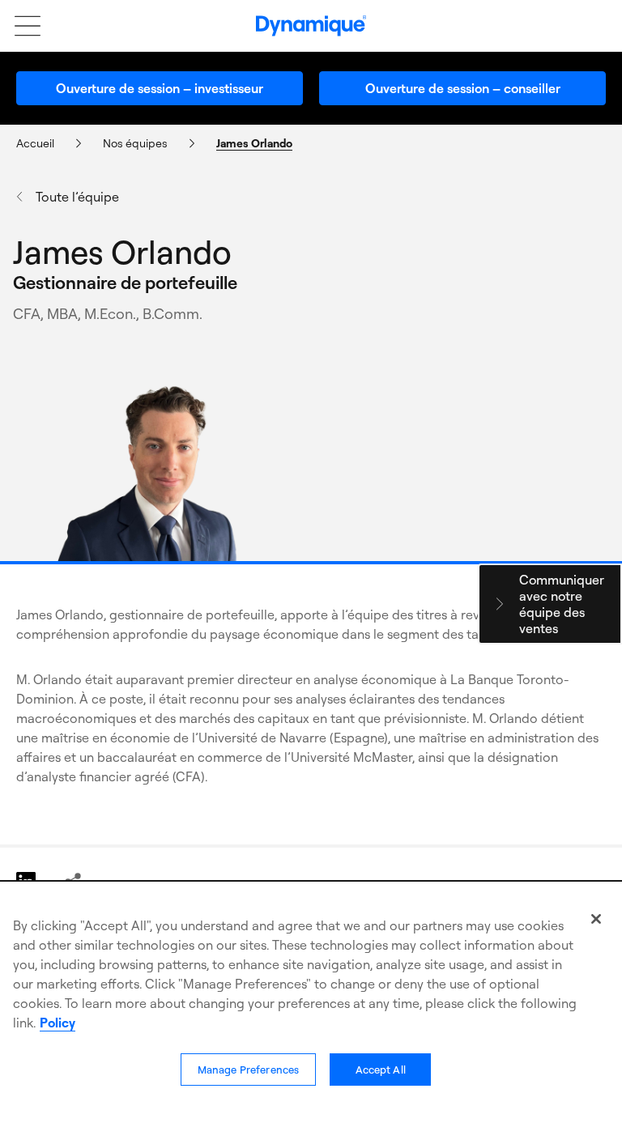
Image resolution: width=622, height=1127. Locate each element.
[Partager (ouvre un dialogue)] (73, 881)
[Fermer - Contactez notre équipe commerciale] (500, 604)
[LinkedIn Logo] (26, 881)
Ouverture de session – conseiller (462, 88)
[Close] (596, 919)
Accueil (35, 143)
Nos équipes (135, 143)
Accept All (381, 1069)
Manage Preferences (248, 1069)
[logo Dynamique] (311, 26)
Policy (57, 1022)
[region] (311, 1005)
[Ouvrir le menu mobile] (19, 26)
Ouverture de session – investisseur (159, 88)
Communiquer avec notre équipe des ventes (561, 604)
